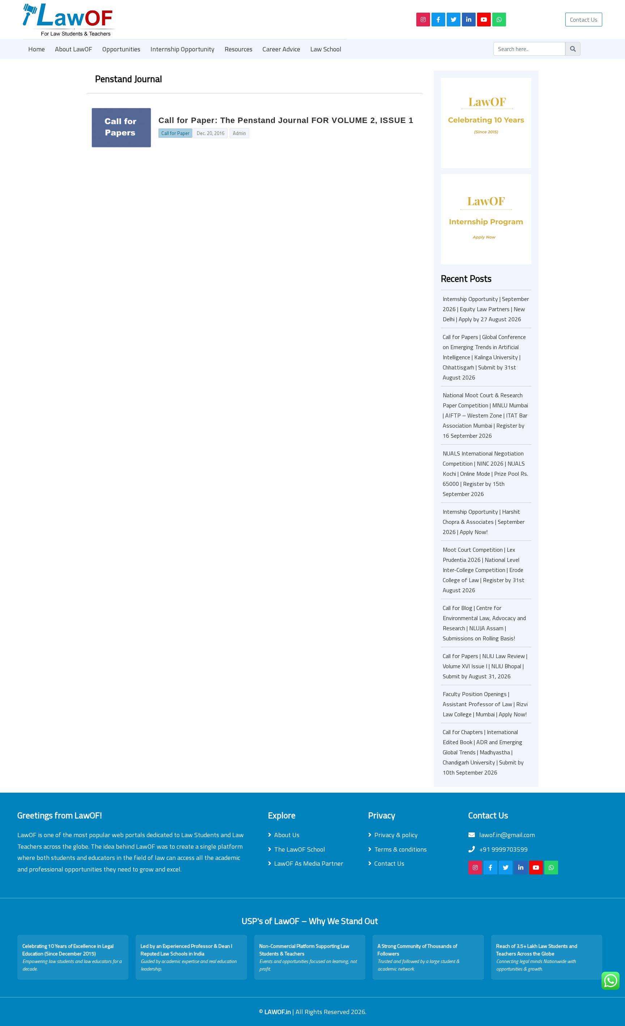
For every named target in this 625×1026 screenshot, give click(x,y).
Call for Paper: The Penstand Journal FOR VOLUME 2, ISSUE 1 (285, 120)
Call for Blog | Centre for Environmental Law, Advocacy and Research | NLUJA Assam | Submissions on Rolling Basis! (484, 623)
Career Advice (281, 49)
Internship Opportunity (182, 49)
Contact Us (584, 19)
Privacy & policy (396, 835)
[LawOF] (211, 19)
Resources (238, 49)
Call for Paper (175, 133)
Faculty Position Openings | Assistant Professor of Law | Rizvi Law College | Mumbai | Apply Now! (485, 704)
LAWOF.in (278, 1012)
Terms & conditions (400, 849)
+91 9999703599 (503, 849)
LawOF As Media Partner (308, 863)
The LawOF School (299, 849)
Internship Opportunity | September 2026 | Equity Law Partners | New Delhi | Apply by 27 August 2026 (486, 308)
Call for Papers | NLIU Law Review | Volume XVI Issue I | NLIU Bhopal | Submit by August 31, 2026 (485, 666)
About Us (286, 835)
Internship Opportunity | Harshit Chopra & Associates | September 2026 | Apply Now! (483, 521)
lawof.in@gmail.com (506, 835)
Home (36, 49)
